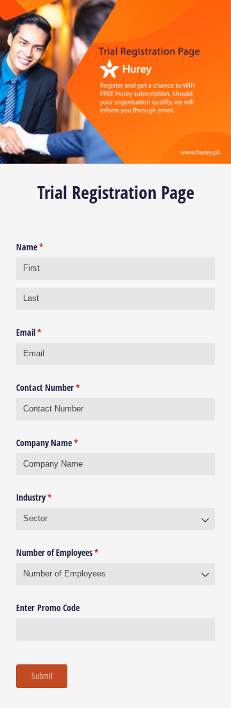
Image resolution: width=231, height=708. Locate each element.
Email (43, 332)
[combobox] (115, 519)
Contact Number (63, 387)
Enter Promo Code (48, 607)
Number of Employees (72, 552)
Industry (48, 497)
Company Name (62, 442)
